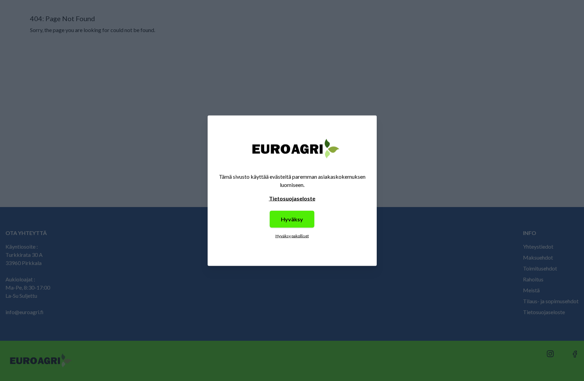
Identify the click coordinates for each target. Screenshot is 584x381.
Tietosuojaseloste (292, 198)
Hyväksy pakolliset (292, 235)
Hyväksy (292, 219)
